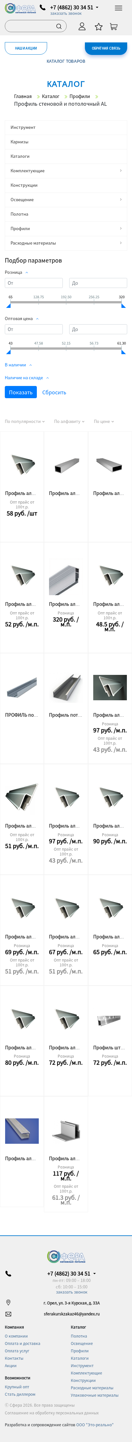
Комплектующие (28, 170)
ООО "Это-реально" (95, 1424)
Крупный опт (17, 1386)
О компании (16, 1336)
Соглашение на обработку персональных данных (52, 1412)
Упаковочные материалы (95, 1395)
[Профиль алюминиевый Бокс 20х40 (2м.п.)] (110, 466)
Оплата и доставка (22, 1343)
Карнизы (20, 142)
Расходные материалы (33, 243)
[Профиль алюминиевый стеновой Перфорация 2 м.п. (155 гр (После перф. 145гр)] (22, 466)
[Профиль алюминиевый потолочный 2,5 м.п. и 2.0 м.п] (66, 1131)
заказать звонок (66, 13)
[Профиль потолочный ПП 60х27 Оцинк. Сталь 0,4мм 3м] (66, 687)
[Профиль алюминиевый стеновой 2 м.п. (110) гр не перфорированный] (22, 798)
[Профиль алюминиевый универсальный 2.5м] (66, 576)
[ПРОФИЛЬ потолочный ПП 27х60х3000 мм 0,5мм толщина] (22, 687)
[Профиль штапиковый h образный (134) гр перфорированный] (110, 1020)
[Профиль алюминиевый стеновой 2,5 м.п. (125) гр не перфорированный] (66, 1020)
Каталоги (20, 156)
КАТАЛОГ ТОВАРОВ (66, 61)
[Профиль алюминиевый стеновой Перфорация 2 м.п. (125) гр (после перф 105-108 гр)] (22, 909)
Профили (20, 228)
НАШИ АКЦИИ (26, 48)
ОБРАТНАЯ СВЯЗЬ (106, 48)
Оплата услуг (17, 1350)
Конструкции (24, 185)
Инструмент (23, 127)
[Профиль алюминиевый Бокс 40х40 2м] (66, 466)
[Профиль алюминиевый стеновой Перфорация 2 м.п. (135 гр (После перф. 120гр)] (110, 576)
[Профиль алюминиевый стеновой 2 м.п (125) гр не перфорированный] (66, 909)
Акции (11, 1365)
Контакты (14, 1358)
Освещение (22, 199)
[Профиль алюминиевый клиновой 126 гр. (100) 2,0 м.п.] (22, 1131)
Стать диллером (20, 1394)
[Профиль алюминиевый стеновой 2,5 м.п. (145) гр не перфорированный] (110, 798)
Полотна (19, 214)
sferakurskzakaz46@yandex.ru (72, 1313)
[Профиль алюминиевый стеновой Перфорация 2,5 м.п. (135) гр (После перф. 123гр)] (22, 1020)
